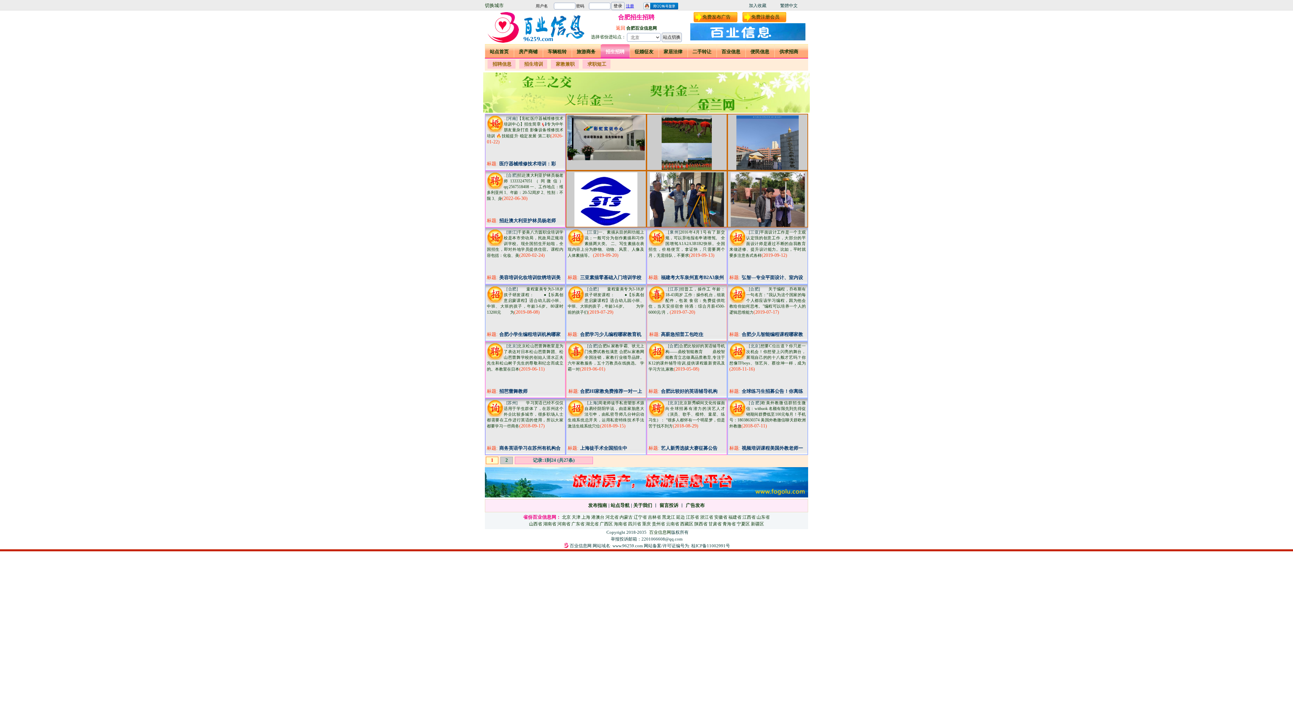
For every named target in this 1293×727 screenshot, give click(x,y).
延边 (680, 517)
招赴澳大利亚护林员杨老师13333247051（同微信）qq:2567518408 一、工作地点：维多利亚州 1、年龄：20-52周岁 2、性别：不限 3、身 (525, 187)
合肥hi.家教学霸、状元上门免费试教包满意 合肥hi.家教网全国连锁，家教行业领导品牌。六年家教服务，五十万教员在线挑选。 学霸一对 (606, 358)
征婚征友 (644, 51)
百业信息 (731, 51)
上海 (586, 517)
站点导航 (620, 505)
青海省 (729, 523)
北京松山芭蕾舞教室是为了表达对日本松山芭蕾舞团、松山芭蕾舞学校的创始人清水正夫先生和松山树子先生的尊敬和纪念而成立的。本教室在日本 (525, 358)
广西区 (606, 523)
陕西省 (700, 523)
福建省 (734, 517)
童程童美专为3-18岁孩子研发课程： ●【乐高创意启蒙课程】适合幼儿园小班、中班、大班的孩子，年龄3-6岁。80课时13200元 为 (525, 301)
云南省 (672, 523)
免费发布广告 (716, 17)
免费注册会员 (765, 17)
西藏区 (686, 523)
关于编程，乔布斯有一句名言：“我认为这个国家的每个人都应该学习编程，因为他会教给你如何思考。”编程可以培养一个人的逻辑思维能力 (767, 301)
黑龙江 (668, 517)
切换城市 (494, 5)
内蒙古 (626, 517)
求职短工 (597, 64)
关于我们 (642, 505)
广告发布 (695, 505)
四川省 (634, 523)
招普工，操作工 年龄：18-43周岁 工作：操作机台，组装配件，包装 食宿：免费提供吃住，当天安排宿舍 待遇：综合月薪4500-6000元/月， (687, 301)
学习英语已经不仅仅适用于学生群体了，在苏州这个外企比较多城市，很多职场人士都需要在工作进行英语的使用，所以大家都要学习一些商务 (525, 414)
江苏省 (692, 517)
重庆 (646, 523)
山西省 (535, 523)
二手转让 (702, 51)
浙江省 (706, 517)
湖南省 (549, 523)
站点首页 (499, 51)
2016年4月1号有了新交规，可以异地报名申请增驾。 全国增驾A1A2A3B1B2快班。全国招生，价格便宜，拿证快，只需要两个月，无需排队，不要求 (687, 244)
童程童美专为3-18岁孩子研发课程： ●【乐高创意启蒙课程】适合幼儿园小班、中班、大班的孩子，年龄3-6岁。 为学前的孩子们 (606, 301)
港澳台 (597, 517)
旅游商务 (586, 51)
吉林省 (654, 517)
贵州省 (658, 523)
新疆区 (757, 523)
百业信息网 (660, 532)
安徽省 (720, 517)
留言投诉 (669, 505)
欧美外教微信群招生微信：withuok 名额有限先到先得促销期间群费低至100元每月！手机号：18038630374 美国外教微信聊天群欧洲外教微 (767, 414)
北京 (566, 517)
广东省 (578, 523)
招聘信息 (502, 64)
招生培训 (533, 64)
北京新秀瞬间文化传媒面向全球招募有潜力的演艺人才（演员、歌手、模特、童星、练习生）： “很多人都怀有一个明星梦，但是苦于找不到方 (687, 414)
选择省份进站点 (606, 36)
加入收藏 (757, 5)
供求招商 (789, 51)
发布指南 (597, 505)
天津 (576, 517)
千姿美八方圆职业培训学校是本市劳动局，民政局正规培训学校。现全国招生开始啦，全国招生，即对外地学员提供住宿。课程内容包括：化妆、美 (525, 244)
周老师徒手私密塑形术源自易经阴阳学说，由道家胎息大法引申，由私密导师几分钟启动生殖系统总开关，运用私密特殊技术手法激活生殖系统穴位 (606, 414)
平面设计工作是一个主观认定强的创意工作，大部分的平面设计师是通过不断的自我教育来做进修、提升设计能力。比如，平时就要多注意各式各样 (767, 244)
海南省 (620, 523)
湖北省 (592, 523)
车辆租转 (557, 51)
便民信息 (760, 51)
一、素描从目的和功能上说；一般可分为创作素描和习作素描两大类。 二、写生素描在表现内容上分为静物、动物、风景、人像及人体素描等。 (606, 244)
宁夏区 (743, 523)
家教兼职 (565, 64)
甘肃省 (715, 523)
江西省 (749, 517)
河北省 (612, 517)
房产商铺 (528, 51)
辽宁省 (640, 517)
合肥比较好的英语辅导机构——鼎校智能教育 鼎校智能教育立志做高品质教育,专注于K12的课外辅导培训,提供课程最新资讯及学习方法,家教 (687, 358)
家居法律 (673, 51)
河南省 (563, 523)
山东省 (763, 517)
